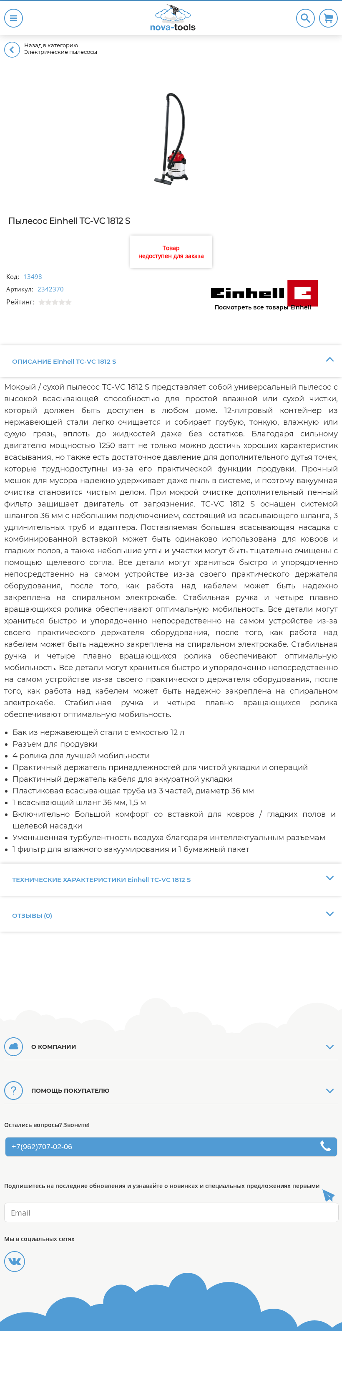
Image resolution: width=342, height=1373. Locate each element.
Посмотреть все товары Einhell (262, 307)
